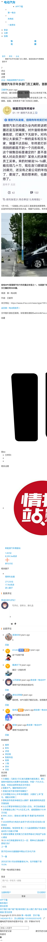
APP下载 (19, 6)
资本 (7, 766)
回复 (7, 645)
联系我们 (4, 903)
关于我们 (4, 909)
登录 (23, 896)
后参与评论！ (9, 600)
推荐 (7, 745)
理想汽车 (16, 80)
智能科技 (9, 757)
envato (15, 650)
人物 (7, 763)
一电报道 (9, 80)
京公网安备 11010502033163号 (27, 918)
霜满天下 (16, 665)
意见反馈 (4, 906)
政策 (7, 760)
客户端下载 (13, 909)
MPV (22, 80)
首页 (3, 56)
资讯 (10, 56)
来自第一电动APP (38, 680)
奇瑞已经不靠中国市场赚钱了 (15, 791)
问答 (7, 769)
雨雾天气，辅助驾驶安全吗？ (15, 788)
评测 (7, 751)
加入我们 (30, 909)
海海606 (15, 635)
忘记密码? (41, 892)
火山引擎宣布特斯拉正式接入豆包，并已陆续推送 (24, 806)
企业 (17, 56)
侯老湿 (15, 710)
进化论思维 (17, 695)
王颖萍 (4, 89)
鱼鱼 (14, 725)
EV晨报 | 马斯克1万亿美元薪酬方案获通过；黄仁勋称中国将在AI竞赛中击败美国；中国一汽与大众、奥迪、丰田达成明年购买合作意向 (23, 781)
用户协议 (38, 909)
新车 (7, 748)
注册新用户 (6, 892)
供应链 (8, 754)
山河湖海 (16, 680)
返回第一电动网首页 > (10, 308)
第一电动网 (26, 915)
